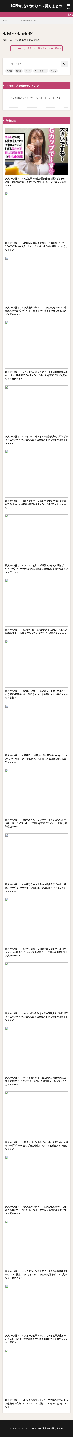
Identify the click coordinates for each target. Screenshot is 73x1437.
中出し (53, 71)
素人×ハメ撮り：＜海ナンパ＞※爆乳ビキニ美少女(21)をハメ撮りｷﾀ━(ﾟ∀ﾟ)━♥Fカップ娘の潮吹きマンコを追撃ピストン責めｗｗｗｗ (36, 1145)
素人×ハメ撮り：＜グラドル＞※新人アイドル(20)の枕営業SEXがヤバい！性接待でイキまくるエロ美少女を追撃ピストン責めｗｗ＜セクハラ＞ (36, 375)
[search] (64, 64)
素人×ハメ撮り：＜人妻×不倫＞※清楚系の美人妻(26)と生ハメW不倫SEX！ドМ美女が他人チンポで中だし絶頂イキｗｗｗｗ (36, 631)
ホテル (28, 71)
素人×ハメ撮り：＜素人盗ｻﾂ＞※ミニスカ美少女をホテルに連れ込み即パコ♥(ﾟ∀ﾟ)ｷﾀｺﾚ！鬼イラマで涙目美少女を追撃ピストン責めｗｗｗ (35, 310)
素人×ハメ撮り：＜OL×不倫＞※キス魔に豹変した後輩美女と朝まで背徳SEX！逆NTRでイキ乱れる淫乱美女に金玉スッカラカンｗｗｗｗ (36, 1081)
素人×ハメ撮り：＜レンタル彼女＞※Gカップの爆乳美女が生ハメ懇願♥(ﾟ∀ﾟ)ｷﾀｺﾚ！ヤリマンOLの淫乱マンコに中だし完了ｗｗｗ (36, 1403)
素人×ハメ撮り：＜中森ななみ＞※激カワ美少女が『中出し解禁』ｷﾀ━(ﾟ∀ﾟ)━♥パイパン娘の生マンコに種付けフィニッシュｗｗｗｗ (35, 887)
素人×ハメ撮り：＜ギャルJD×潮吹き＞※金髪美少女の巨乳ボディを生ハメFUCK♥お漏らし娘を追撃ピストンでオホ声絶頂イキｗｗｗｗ (36, 439)
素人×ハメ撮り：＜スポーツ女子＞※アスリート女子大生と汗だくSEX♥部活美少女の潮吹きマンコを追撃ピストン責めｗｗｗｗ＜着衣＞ (36, 694)
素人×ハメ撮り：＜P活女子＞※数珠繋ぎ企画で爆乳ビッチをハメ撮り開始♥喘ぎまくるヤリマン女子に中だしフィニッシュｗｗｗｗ (36, 182)
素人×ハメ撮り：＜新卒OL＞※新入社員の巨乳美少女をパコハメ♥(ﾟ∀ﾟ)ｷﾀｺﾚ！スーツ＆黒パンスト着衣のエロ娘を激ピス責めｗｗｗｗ (36, 758)
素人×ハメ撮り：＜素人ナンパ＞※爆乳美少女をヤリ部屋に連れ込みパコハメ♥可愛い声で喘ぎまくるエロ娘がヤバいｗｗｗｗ (35, 504)
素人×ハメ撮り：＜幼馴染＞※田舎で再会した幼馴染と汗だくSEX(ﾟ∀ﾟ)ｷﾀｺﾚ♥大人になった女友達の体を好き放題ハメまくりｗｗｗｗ (36, 246)
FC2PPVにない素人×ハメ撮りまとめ (36, 6)
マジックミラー (41, 71)
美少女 (9, 71)
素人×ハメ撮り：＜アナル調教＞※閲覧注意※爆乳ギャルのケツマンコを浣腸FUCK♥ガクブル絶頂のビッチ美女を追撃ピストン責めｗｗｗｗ (36, 952)
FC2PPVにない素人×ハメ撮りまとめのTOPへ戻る (36, 48)
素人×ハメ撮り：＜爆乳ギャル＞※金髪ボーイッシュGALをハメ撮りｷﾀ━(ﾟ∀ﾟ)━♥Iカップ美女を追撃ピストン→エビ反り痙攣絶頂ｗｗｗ (36, 823)
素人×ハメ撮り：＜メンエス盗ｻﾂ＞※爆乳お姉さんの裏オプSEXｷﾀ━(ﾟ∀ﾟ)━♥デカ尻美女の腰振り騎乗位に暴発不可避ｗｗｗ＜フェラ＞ (36, 568)
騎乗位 (18, 71)
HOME (8, 20)
